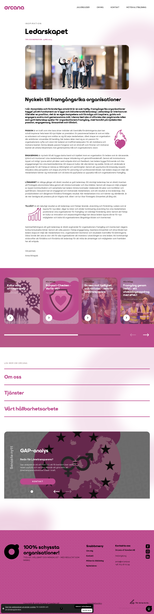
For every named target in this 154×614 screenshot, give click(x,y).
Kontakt (37, 481)
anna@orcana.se (122, 561)
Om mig (89, 551)
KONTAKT (115, 7)
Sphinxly (125, 608)
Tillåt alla (86, 610)
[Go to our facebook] (148, 546)
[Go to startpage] (14, 8)
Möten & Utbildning (95, 561)
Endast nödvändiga (83, 606)
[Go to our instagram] (148, 551)
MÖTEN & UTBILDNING (136, 7)
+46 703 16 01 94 (122, 564)
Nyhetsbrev (91, 566)
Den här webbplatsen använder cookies (20, 607)
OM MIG (100, 7)
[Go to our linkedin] (148, 557)
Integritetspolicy (94, 603)
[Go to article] (10, 318)
